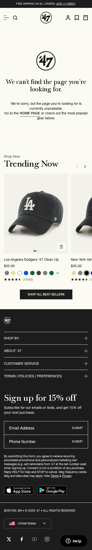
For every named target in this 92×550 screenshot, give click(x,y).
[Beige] (13, 273)
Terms (55, 476)
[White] (19, 273)
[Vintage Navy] (39, 273)
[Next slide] (85, 166)
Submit (77, 428)
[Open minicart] (85, 17)
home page (30, 113)
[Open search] (15, 17)
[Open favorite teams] (76, 17)
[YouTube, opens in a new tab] (34, 539)
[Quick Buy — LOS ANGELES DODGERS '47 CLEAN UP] (61, 247)
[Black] (86, 273)
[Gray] (7, 273)
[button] (12, 279)
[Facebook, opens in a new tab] (21, 539)
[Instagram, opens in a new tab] (47, 539)
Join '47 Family (65, 3)
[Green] (32, 273)
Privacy (66, 476)
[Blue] (26, 273)
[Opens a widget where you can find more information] (73, 541)
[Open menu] (6, 17)
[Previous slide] (77, 166)
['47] (46, 18)
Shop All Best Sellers (46, 294)
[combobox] (27, 523)
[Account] (68, 17)
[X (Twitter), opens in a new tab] (9, 539)
